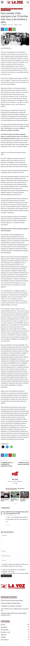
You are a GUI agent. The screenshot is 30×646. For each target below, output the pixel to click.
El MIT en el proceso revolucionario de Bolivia (5, 499)
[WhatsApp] (14, 29)
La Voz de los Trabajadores (10, 5)
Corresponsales (4, 629)
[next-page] (16, 504)
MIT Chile (5, 24)
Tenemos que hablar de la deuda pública (15, 499)
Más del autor (21, 488)
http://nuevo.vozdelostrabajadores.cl (15, 481)
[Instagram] (16, 483)
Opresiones (3, 634)
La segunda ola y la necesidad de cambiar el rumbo (7, 464)
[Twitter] (6, 29)
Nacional (20, 8)
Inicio (2, 5)
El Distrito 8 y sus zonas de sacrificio (23, 463)
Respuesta (8, 524)
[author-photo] (15, 474)
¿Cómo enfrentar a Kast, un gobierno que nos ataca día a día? (15, 609)
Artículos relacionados (11, 488)
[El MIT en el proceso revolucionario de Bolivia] (5, 494)
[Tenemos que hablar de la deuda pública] (15, 494)
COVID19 (3, 637)
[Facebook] (2, 29)
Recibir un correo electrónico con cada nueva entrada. (16, 573)
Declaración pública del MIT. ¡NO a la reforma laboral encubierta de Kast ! (13, 614)
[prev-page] (14, 504)
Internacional (4, 627)
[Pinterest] (10, 29)
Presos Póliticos (5, 639)
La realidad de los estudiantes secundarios (24, 499)
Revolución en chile (5, 10)
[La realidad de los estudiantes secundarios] (24, 494)
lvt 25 (15, 8)
